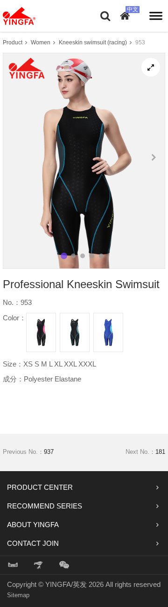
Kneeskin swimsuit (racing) (93, 42)
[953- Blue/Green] (108, 332)
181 (160, 451)
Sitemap (18, 595)
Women (40, 42)
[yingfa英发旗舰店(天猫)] (13, 565)
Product (12, 42)
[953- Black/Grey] (74, 332)
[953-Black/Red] (41, 332)
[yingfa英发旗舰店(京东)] (39, 565)
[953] (150, 67)
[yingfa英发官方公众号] (64, 565)
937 (49, 451)
